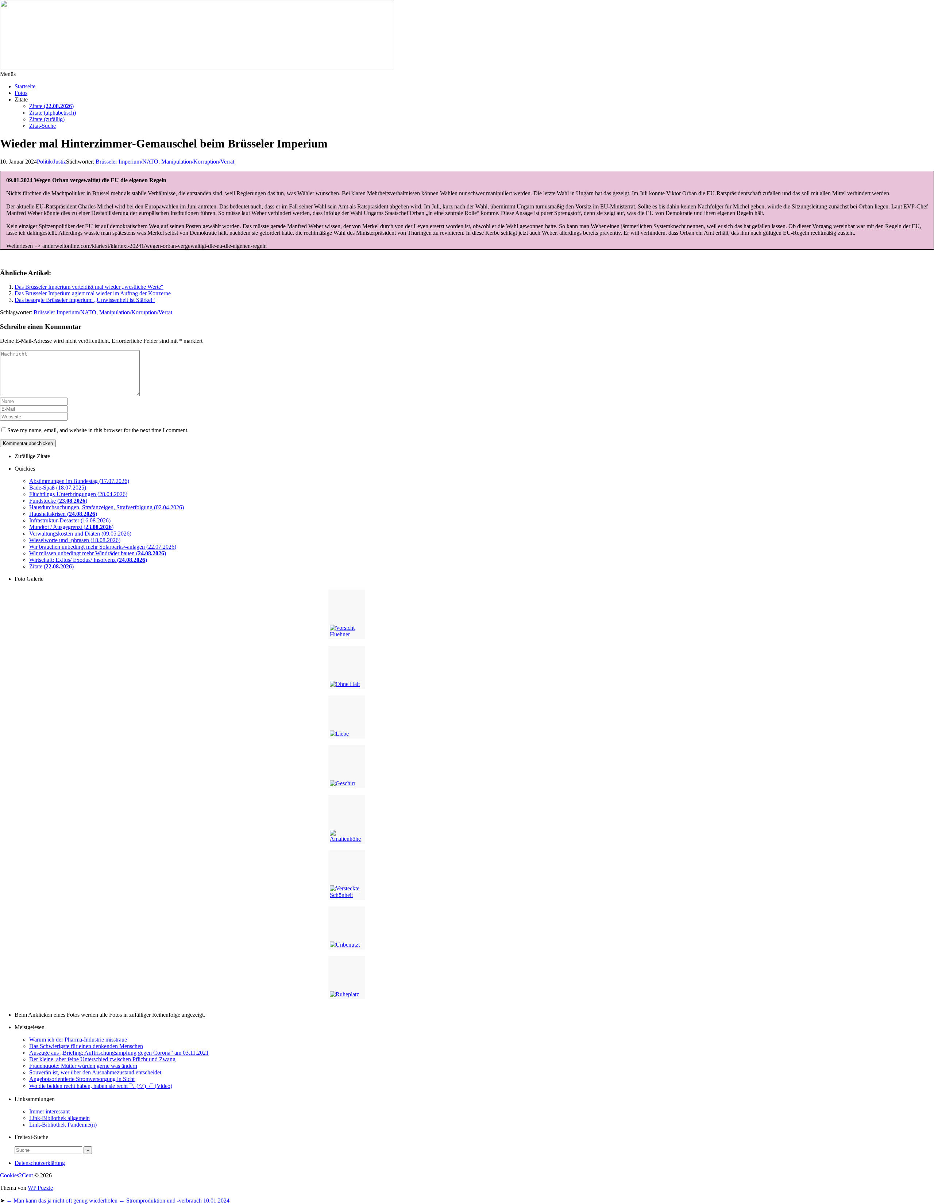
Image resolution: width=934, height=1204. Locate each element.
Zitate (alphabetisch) (52, 113)
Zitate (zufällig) (47, 119)
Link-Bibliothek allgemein (59, 1118)
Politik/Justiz (51, 161)
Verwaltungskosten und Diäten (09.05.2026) (80, 533)
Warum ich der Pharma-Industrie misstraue (78, 1039)
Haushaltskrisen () (63, 514)
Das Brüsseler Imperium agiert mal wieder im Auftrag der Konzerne (93, 293)
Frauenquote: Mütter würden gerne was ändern (83, 1066)
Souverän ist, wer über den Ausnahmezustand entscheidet (95, 1072)
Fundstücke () (58, 501)
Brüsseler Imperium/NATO (127, 161)
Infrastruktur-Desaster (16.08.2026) (70, 520)
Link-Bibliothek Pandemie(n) (63, 1124)
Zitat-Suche (42, 126)
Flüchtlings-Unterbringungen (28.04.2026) (78, 494)
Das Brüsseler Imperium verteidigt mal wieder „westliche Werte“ (89, 287)
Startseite (25, 86)
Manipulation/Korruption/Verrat (197, 161)
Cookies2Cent (16, 1175)
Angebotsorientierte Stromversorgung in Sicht (82, 1079)
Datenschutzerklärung (40, 1163)
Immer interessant (49, 1111)
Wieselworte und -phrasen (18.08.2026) (74, 540)
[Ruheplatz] (346, 977)
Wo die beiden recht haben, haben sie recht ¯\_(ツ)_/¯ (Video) (100, 1086)
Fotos (21, 93)
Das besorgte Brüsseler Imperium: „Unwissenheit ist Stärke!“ (85, 300)
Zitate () (51, 106)
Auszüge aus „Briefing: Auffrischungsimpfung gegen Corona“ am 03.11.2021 (119, 1053)
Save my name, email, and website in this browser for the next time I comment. (98, 430)
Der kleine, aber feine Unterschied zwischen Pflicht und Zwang (102, 1059)
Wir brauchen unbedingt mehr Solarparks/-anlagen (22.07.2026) (102, 547)
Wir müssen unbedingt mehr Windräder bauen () (97, 553)
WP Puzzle (40, 1188)
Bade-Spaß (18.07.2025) (57, 487)
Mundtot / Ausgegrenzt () (71, 527)
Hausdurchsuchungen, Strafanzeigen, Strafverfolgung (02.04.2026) (106, 507)
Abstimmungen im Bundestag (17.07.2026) (79, 481)
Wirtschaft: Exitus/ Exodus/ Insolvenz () (88, 560)
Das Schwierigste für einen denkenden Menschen (86, 1046)
